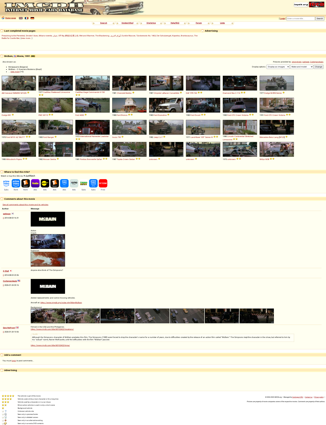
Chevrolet (121, 93)
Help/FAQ (175, 23)
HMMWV (16, 93)
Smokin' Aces (32, 35)
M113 (45, 115)
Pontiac (83, 159)
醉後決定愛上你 (71, 35)
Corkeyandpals (316, 62)
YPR (191, 93)
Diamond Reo (229, 93)
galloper (305, 62)
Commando (94, 92)
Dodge (267, 93)
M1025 (23, 93)
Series (279, 93)
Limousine (65, 92)
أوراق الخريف (115, 35)
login (14, 360)
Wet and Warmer (86, 35)
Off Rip (61, 35)
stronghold (296, 62)
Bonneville (91, 159)
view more (15, 71)
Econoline (162, 115)
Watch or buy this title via (12, 176)
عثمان (55, 35)
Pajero (19, 159)
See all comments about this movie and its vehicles (25, 204)
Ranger (51, 137)
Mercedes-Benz (266, 137)
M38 (267, 159)
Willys (262, 159)
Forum (199, 23)
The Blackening (102, 35)
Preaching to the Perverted (13, 35)
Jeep (156, 137)
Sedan (132, 159)
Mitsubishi (11, 159)
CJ (159, 137)
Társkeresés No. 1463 (146, 35)
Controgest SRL (297, 397)
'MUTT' (22, 137)
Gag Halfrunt (9, 328)
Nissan (46, 159)
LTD (233, 115)
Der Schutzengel (164, 35)
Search (103, 23)
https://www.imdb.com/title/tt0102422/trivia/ (50, 345)
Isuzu (114, 137)
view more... (26, 38)
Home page (10, 18)
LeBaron (165, 93)
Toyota (119, 159)
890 (274, 93)
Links (222, 23)
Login (282, 18)
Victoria (245, 115)
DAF (187, 93)
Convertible (174, 93)
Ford (77, 115)
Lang (276, 137)
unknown (153, 159)
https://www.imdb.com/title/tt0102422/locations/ (52, 329)
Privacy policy (319, 397)
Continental (239, 136)
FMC (41, 115)
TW (119, 137)
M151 (13, 137)
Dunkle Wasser (128, 35)
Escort (197, 115)
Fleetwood (55, 92)
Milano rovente (45, 35)
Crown (238, 115)
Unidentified (127, 23)
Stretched (249, 136)
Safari (99, 159)
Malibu (128, 93)
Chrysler (157, 93)
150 (103, 92)
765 (195, 93)
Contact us (308, 397)
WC (9, 115)
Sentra (53, 159)
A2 (17, 137)
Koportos (176, 35)
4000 (82, 115)
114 (238, 93)
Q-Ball (6, 271)
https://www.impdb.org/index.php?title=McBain (61, 302)
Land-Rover (195, 137)
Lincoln (230, 136)
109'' (203, 137)
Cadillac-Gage (81, 92)
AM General (7, 93)
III (212, 137)
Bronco (124, 115)
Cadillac (47, 92)
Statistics (151, 23)
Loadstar (105, 136)
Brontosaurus (187, 35)
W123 (281, 137)
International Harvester (90, 136)
